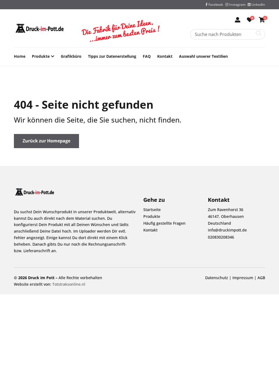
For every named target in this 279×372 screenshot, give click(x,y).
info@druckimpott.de (227, 230)
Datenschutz (216, 277)
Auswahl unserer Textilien (203, 56)
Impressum (242, 277)
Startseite (152, 209)
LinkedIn (258, 4)
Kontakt (164, 56)
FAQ (147, 56)
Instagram (236, 4)
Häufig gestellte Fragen (164, 223)
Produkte (41, 56)
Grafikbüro (71, 56)
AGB (261, 277)
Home (19, 56)
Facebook (215, 4)
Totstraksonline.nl (68, 284)
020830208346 (221, 237)
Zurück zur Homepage (46, 141)
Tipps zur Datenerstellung (112, 56)
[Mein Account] (237, 20)
